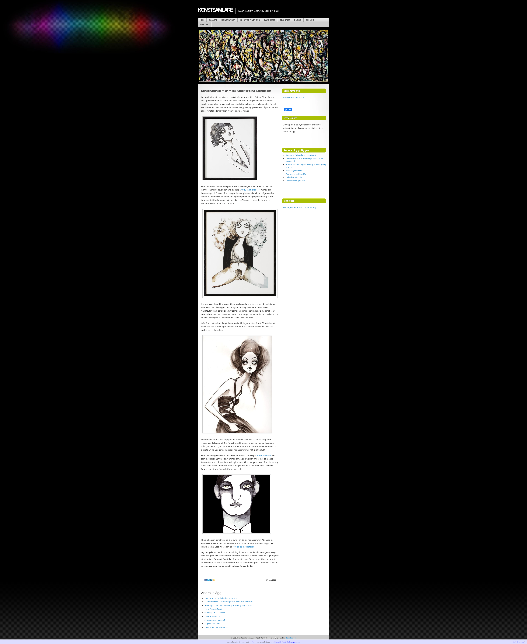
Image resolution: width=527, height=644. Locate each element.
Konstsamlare (215, 10)
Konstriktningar (250, 20)
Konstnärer (228, 20)
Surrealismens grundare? (214, 620)
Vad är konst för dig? (212, 616)
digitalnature (291, 638)
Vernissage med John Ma (214, 612)
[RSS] (214, 580)
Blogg (297, 20)
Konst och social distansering (216, 627)
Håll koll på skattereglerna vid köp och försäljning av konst (228, 605)
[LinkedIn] (211, 580)
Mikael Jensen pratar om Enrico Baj (299, 207)
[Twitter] (208, 580)
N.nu (253, 642)
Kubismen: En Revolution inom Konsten (220, 598)
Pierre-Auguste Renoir (213, 609)
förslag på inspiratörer (243, 546)
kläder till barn (264, 455)
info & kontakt (518, 642)
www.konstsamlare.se (293, 97)
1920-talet (246, 189)
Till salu (285, 20)
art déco (256, 189)
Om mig (310, 20)
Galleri (213, 20)
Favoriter (269, 20)
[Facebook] (205, 580)
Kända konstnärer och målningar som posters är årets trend (228, 601)
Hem (202, 20)
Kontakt (204, 24)
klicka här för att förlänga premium (287, 642)
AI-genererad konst (212, 623)
